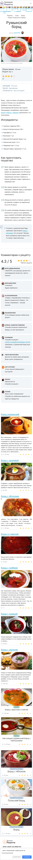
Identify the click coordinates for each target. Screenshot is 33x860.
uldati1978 (17, 33)
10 (3, 79)
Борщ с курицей (9, 614)
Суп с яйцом (9, 10)
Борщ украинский (10, 414)
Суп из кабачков (19, 10)
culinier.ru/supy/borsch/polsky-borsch (17, 342)
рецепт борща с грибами (10, 112)
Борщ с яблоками (10, 496)
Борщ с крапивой (10, 460)
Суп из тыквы (26, 10)
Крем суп (21, 9)
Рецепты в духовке (30, 10)
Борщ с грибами (9, 568)
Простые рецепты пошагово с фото (6, 3)
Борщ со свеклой (10, 534)
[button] (31, 3)
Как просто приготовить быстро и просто (9, 841)
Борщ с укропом (9, 649)
